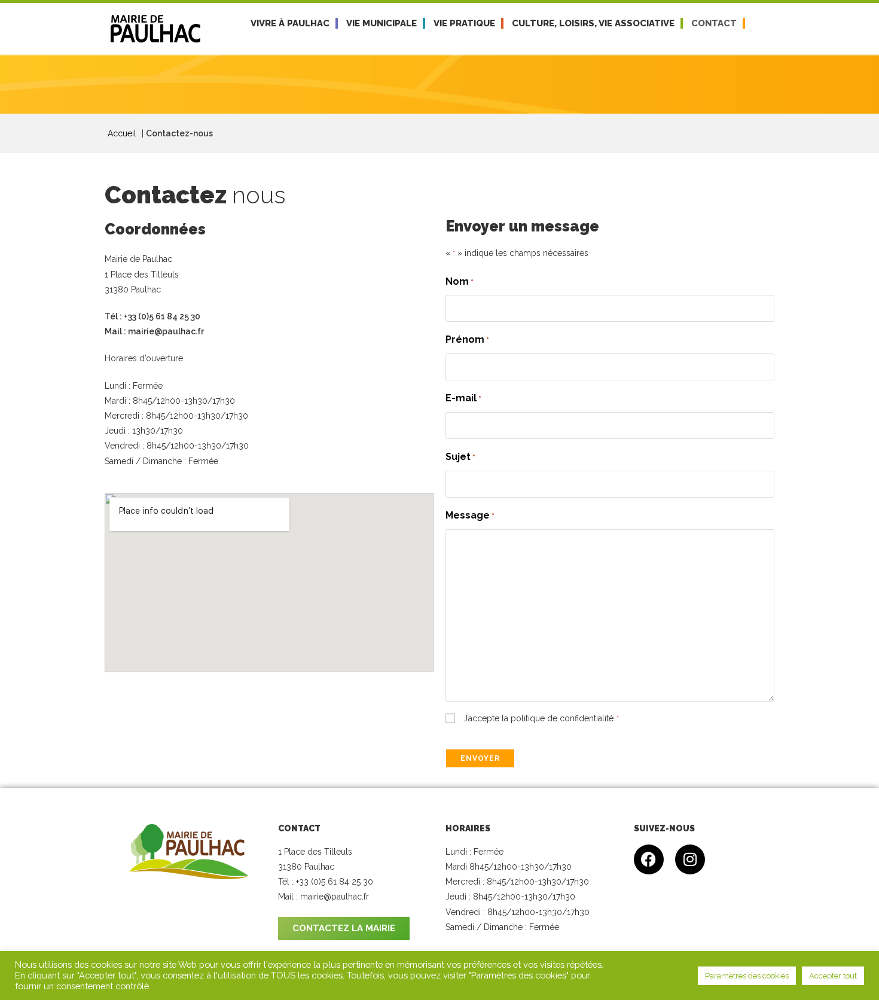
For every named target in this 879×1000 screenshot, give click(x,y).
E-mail (463, 398)
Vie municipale (381, 23)
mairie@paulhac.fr (166, 331)
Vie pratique (464, 23)
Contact (714, 23)
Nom (459, 281)
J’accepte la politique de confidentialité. (541, 718)
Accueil (122, 133)
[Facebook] (649, 859)
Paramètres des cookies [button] (747, 975)
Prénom (467, 339)
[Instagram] (690, 859)
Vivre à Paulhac (290, 23)
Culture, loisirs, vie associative (593, 23)
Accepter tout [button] (833, 975)
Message (470, 515)
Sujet (460, 456)
